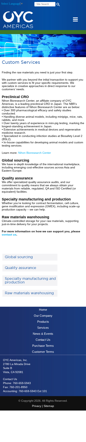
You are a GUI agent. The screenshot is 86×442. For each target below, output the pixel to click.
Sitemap (49, 406)
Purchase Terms (43, 345)
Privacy (36, 406)
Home (43, 309)
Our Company (43, 315)
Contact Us (43, 339)
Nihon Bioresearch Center (34, 152)
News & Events (43, 333)
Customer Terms (43, 351)
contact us (9, 234)
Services (43, 327)
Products (43, 321)
